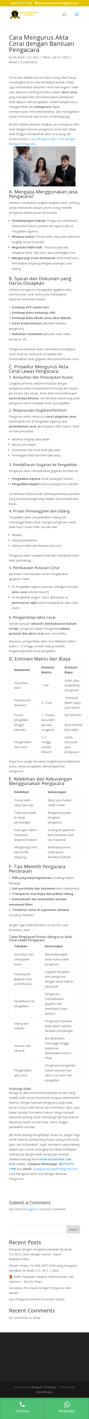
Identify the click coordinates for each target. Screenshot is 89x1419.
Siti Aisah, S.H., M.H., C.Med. (31, 57)
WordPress (44, 1392)
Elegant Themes (43, 1387)
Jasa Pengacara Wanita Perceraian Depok (37, 1299)
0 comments (28, 62)
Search (73, 1229)
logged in (33, 1209)
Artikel (13, 62)
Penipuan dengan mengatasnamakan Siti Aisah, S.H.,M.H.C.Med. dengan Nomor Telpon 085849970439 (40, 1254)
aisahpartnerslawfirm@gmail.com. (55, 1169)
